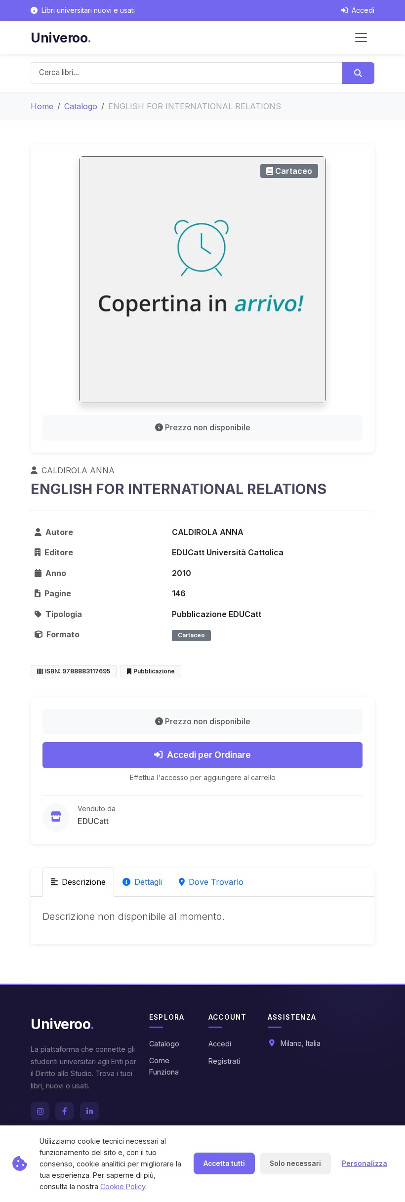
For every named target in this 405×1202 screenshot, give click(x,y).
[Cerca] (358, 73)
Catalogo (80, 106)
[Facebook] (64, 1111)
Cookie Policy (122, 1186)
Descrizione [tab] (84, 882)
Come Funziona (164, 1066)
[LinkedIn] (89, 1111)
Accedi (219, 1043)
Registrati (224, 1061)
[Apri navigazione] (361, 37)
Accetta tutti (224, 1163)
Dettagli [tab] (148, 882)
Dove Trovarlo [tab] (216, 882)
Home (42, 106)
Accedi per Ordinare (209, 754)
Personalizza (364, 1163)
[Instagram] (40, 1111)
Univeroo (61, 37)
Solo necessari (295, 1163)
